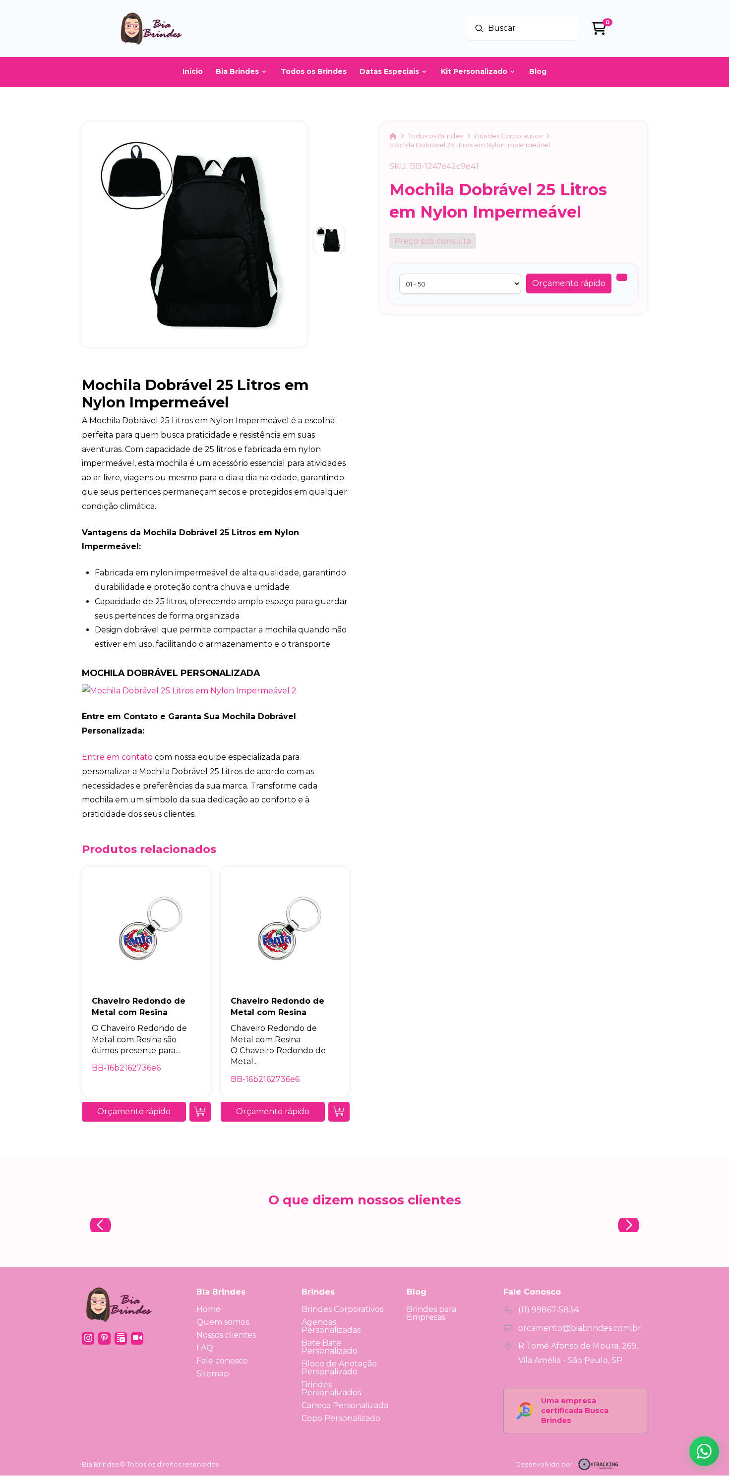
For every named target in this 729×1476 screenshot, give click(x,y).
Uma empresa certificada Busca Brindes (574, 1410)
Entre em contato (117, 757)
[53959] (621, 277)
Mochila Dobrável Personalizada (171, 673)
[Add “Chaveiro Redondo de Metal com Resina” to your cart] (200, 1112)
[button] (568, 283)
